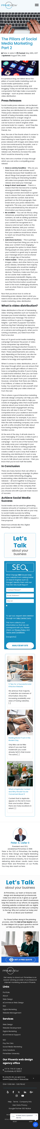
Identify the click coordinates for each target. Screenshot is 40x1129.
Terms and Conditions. (15, 632)
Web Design (8, 999)
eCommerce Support (12, 1034)
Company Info (26, 1102)
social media (15, 527)
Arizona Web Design (10, 854)
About (5, 996)
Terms (15, 1102)
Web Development (30, 856)
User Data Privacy (19, 1105)
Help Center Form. (23, 618)
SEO (4, 1006)
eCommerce (11, 859)
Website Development (12, 1028)
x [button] (33, 1078)
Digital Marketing (31, 854)
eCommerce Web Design (13, 1002)
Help (10, 1102)
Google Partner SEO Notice (20, 1108)
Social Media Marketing (12, 1047)
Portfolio (6, 992)
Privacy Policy (20, 630)
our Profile (33, 864)
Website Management (12, 1013)
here (23, 866)
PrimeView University (11, 1053)
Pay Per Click (8, 1043)
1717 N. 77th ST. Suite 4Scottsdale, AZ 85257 (13, 1070)
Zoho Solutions (9, 1050)
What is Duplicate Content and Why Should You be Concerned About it (19, 791)
